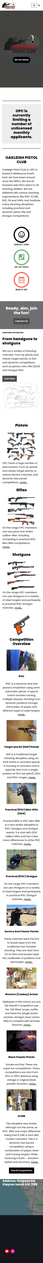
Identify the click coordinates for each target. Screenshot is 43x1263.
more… (6, 547)
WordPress (30, 1260)
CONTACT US (21, 321)
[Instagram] (13, 1251)
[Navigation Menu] (34, 5)
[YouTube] (7, 1251)
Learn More (9, 378)
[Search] (39, 5)
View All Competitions (21, 1170)
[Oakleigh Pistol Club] (9, 5)
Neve (10, 1260)
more (22, 482)
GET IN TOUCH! (22, 60)
